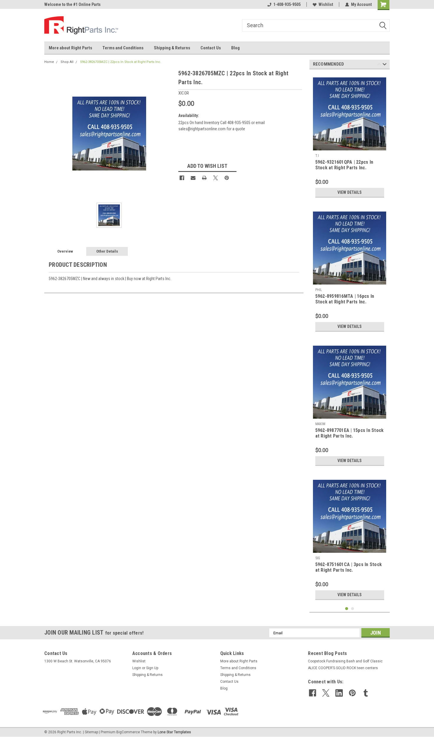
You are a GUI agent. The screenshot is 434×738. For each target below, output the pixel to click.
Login (136, 668)
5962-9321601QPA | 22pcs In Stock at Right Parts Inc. (344, 164)
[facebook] (312, 693)
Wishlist (326, 4)
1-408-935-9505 (287, 4)
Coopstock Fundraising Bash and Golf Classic (345, 661)
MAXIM (320, 424)
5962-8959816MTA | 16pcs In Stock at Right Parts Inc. (344, 299)
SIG (317, 558)
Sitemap (91, 732)
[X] (215, 177)
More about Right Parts (70, 48)
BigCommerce (128, 732)
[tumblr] (365, 693)
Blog (235, 48)
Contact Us (210, 48)
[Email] (193, 177)
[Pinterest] (226, 177)
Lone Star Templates (174, 732)
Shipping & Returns (172, 48)
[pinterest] (352, 693)
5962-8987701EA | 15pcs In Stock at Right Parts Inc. (349, 433)
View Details (349, 192)
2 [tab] (352, 608)
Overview (65, 251)
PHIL (318, 290)
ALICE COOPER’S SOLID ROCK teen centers (343, 668)
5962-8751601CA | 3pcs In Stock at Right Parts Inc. (348, 567)
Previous (379, 65)
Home (49, 62)
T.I (317, 156)
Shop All (67, 62)
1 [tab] (346, 608)
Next (384, 65)
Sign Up (152, 668)
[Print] (204, 177)
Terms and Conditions (122, 48)
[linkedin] (339, 693)
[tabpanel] (349, 137)
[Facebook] (182, 177)
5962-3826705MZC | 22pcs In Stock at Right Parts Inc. (120, 62)
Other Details (107, 251)
